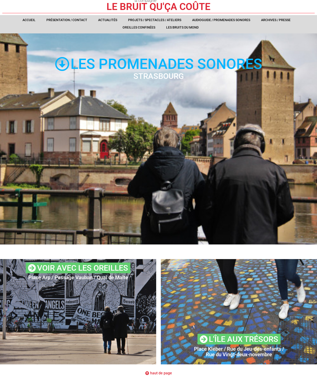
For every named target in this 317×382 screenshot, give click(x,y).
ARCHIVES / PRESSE (276, 20)
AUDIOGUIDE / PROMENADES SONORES (221, 20)
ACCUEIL (29, 20)
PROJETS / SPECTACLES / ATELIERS (154, 20)
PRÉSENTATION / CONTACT (66, 20)
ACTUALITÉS (107, 20)
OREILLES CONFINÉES (139, 27)
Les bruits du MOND (182, 27)
